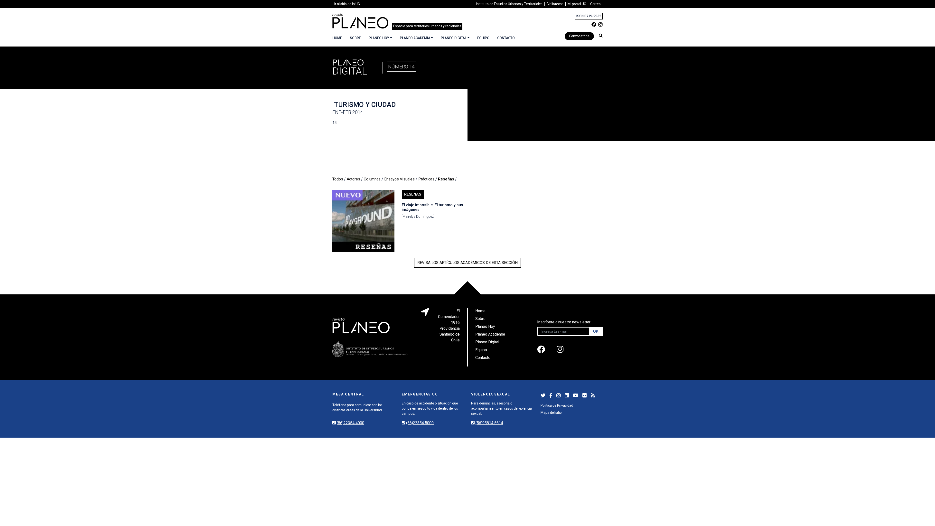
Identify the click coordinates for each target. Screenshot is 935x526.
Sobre (355, 38)
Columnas (372, 179)
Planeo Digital (454, 38)
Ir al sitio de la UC (347, 4)
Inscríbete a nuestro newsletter (563, 322)
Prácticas (426, 179)
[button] (601, 36)
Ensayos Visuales (399, 179)
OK (595, 331)
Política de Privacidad (557, 405)
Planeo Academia (415, 38)
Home (337, 38)
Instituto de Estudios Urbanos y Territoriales (509, 4)
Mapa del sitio (551, 412)
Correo (595, 4)
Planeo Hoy (379, 38)
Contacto (506, 38)
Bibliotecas (555, 4)
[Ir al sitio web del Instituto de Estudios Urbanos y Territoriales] (370, 349)
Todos (337, 179)
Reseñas (446, 179)
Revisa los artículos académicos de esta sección (467, 262)
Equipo (483, 38)
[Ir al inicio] (360, 21)
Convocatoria (579, 36)
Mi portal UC (577, 4)
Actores (353, 179)
